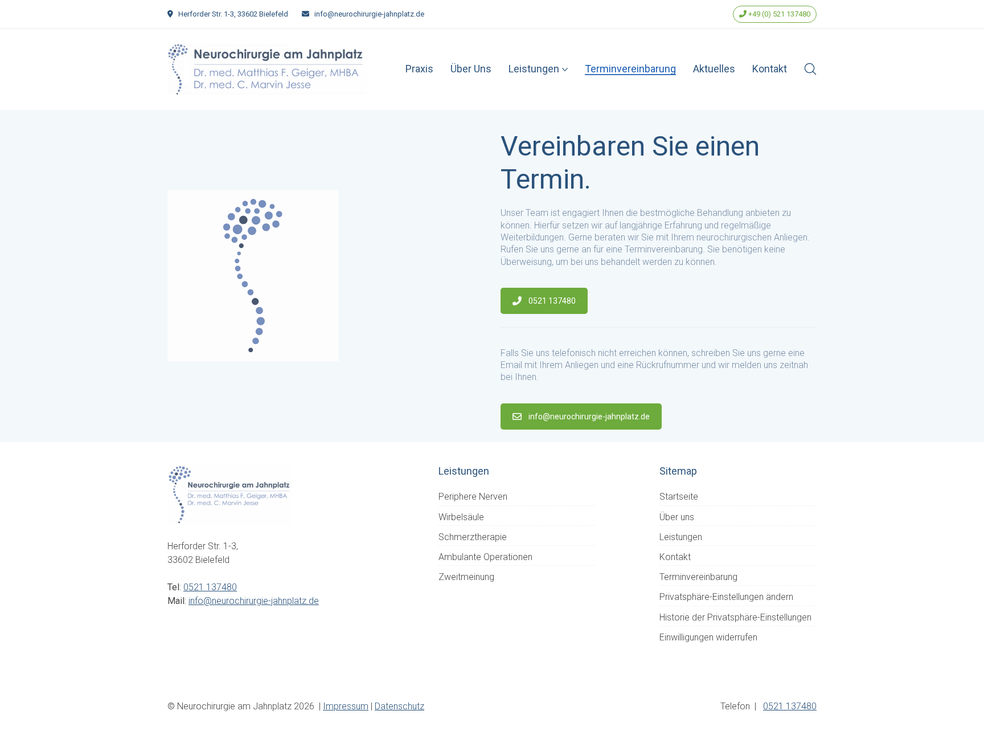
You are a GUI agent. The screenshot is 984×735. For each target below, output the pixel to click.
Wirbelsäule (461, 517)
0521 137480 (552, 300)
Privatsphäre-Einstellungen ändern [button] (726, 596)
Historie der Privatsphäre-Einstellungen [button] (735, 617)
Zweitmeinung (466, 576)
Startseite (678, 496)
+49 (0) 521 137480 (778, 14)
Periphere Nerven (472, 496)
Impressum (345, 706)
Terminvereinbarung (698, 576)
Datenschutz (399, 706)
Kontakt (675, 557)
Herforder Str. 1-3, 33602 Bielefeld (233, 14)
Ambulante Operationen (485, 557)
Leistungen (680, 537)
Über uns (676, 517)
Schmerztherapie (472, 537)
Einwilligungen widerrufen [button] (708, 637)
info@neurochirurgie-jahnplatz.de (369, 14)
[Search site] (810, 69)
